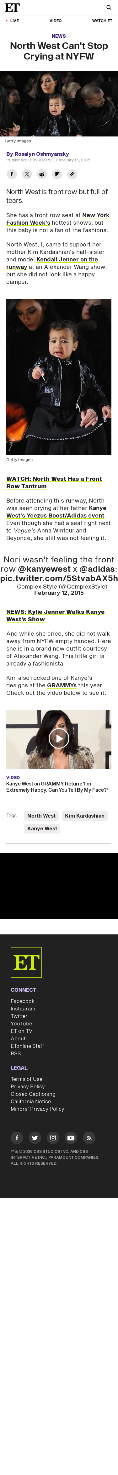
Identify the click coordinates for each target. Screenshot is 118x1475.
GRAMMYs (62, 685)
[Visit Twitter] (35, 1139)
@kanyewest (44, 569)
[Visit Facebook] (17, 1139)
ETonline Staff (27, 1046)
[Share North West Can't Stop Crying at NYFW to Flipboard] (57, 175)
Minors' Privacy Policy (37, 1109)
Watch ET (102, 21)
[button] (59, 738)
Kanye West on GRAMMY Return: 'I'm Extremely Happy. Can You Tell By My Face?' (57, 787)
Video (56, 21)
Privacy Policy (28, 1087)
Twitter (19, 1016)
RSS (16, 1053)
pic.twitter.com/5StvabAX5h (59, 578)
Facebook (23, 1001)
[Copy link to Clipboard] (72, 175)
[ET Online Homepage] (14, 8)
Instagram (23, 1009)
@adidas (97, 569)
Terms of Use (26, 1079)
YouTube (21, 1024)
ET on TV (21, 1031)
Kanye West (42, 829)
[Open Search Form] (108, 8)
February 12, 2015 (59, 593)
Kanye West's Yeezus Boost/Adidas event (56, 512)
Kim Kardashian (85, 816)
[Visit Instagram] (53, 1139)
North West (41, 816)
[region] (59, 886)
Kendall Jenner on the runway (52, 263)
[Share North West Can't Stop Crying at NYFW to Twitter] (27, 175)
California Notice (31, 1101)
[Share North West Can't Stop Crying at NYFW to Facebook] (12, 175)
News (59, 36)
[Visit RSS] (89, 1139)
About (18, 1039)
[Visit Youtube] (71, 1138)
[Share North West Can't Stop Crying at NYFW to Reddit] (42, 175)
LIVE (14, 21)
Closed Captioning (33, 1094)
